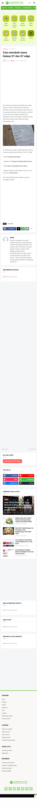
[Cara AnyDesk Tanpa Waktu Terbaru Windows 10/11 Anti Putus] (8, 542)
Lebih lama (32, 449)
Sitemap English (6, 771)
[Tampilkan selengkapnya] (31, 228)
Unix (3, 710)
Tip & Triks (12, 49)
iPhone (11, 8)
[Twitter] (18, 228)
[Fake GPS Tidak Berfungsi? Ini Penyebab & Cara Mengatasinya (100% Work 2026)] (8, 531)
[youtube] (14, 788)
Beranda (5, 49)
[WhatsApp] (23, 228)
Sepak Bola (5, 753)
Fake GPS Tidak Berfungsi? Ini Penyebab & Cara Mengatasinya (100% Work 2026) (24, 530)
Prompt (4, 713)
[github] (26, 788)
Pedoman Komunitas (8, 762)
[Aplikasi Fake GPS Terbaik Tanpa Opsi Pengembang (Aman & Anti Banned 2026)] (8, 521)
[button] (2, 3)
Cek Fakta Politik (7, 750)
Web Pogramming (7, 716)
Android (4, 702)
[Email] (27, 228)
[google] (31, 788)
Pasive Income (6, 718)
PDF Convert (5, 734)
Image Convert (6, 737)
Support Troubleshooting (9, 765)
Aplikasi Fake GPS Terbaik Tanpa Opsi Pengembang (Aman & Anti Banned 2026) (23, 519)
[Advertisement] (18, 802)
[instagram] (18, 788)
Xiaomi (4, 8)
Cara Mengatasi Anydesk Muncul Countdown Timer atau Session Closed (24, 551)
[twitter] (10, 788)
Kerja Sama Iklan (7, 768)
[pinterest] (22, 788)
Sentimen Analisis (7, 729)
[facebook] (6, 788)
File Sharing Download (8, 740)
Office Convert (6, 732)
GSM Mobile (27, 8)
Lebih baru (5, 449)
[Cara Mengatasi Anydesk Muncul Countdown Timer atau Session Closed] (8, 553)
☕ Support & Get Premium (12, 461)
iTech (3, 699)
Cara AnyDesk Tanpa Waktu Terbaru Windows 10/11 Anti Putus (23, 541)
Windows (18, 8)
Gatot (12, 237)
